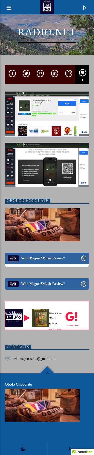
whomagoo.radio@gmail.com (34, 359)
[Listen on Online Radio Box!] (83, 258)
